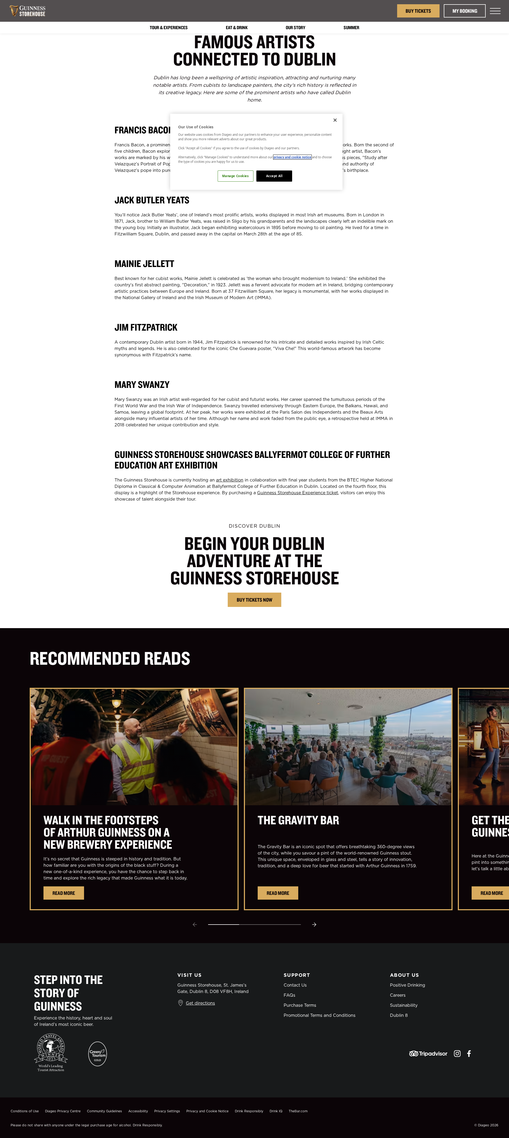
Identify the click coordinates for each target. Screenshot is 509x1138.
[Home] (30, 11)
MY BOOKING (465, 10)
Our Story (295, 27)
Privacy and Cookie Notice (207, 1111)
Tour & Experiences (169, 27)
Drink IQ (276, 1111)
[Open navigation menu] (495, 10)
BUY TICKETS (418, 10)
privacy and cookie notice (292, 157)
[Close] (335, 120)
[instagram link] (457, 1053)
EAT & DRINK (237, 27)
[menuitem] (168, 27)
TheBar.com (298, 1111)
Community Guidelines (104, 1111)
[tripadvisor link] (428, 1053)
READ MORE (63, 893)
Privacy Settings (167, 1111)
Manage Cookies (235, 176)
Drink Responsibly (249, 1111)
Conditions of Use (25, 1111)
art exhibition (229, 480)
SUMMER (351, 27)
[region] (256, 152)
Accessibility (138, 1111)
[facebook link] (469, 1053)
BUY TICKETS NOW (254, 599)
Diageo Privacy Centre (63, 1111)
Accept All (274, 176)
